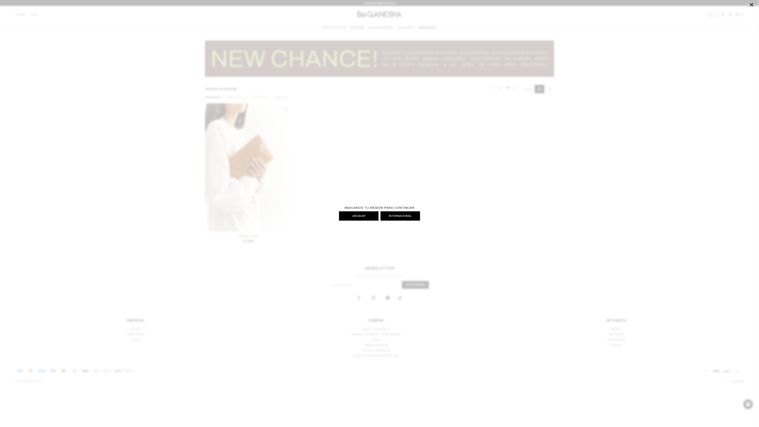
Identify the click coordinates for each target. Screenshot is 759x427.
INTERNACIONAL (400, 215)
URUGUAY (359, 215)
